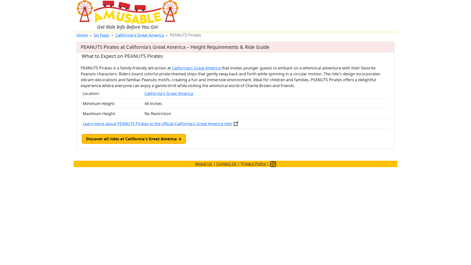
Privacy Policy (253, 163)
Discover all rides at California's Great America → (134, 139)
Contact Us (226, 163)
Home (82, 35)
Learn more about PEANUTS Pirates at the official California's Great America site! (158, 123)
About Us (203, 163)
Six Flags (101, 35)
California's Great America (139, 35)
